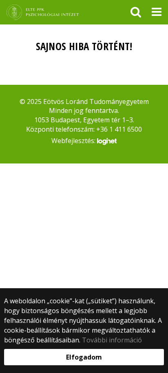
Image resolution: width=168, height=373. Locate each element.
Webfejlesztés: (74, 140)
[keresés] (135, 12)
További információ (112, 339)
